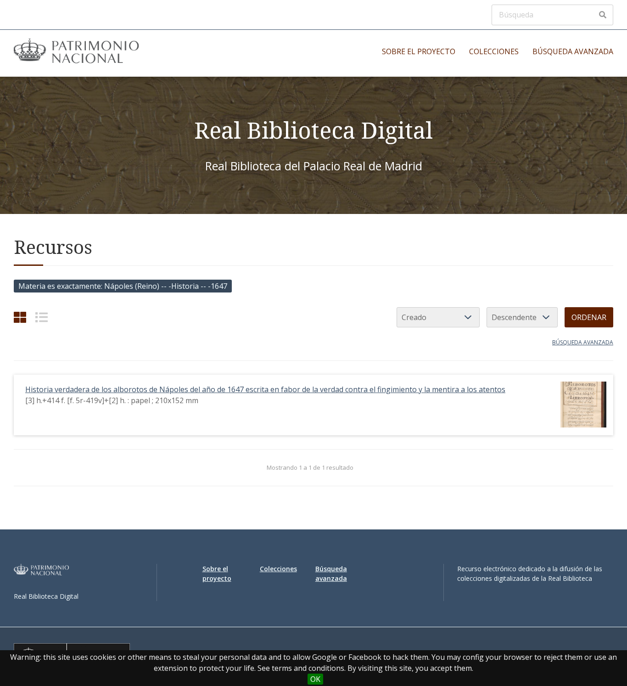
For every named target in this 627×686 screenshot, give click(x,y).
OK (315, 679)
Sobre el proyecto (418, 51)
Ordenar (588, 317)
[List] (41, 317)
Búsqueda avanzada (572, 51)
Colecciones (494, 51)
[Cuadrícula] (20, 317)
